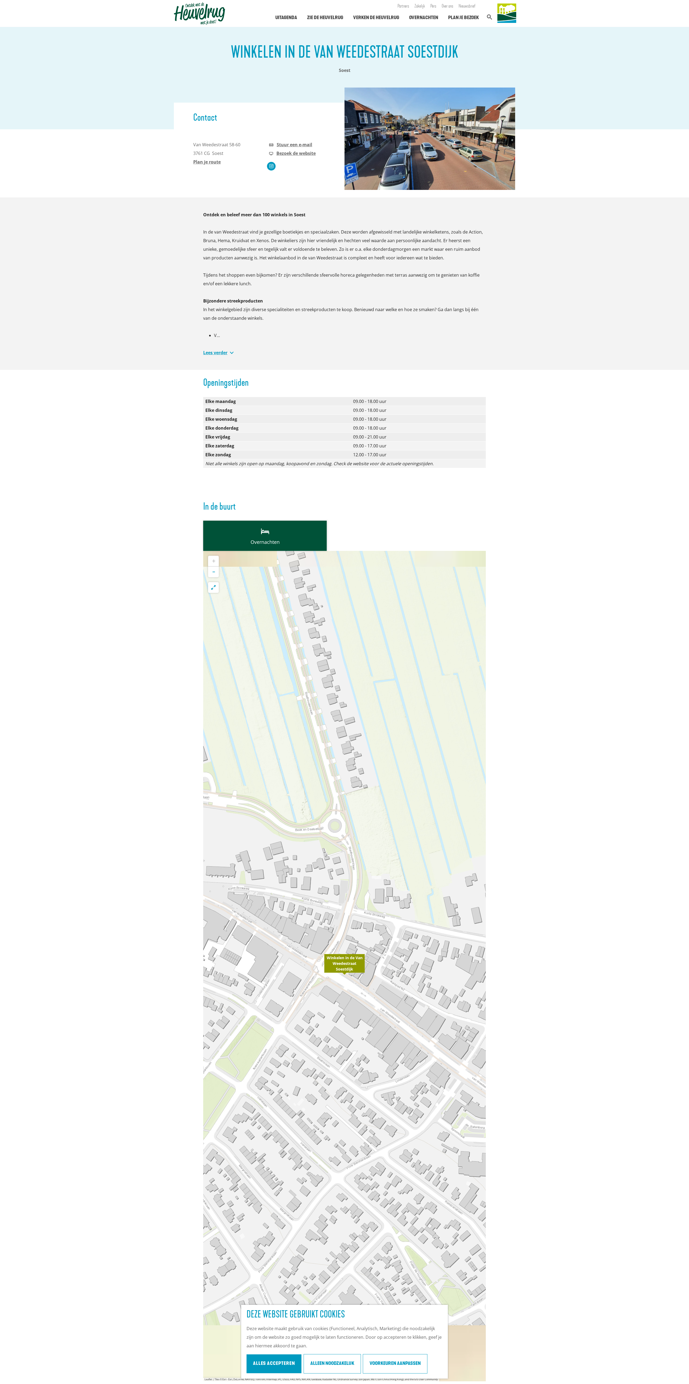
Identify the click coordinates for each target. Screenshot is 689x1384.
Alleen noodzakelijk (332, 1363)
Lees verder (215, 353)
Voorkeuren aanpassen (395, 1363)
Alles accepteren (274, 1363)
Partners (403, 6)
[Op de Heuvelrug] (506, 13)
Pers (433, 6)
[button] (344, 966)
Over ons (447, 6)
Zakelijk (419, 6)
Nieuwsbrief (467, 6)
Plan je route (207, 162)
